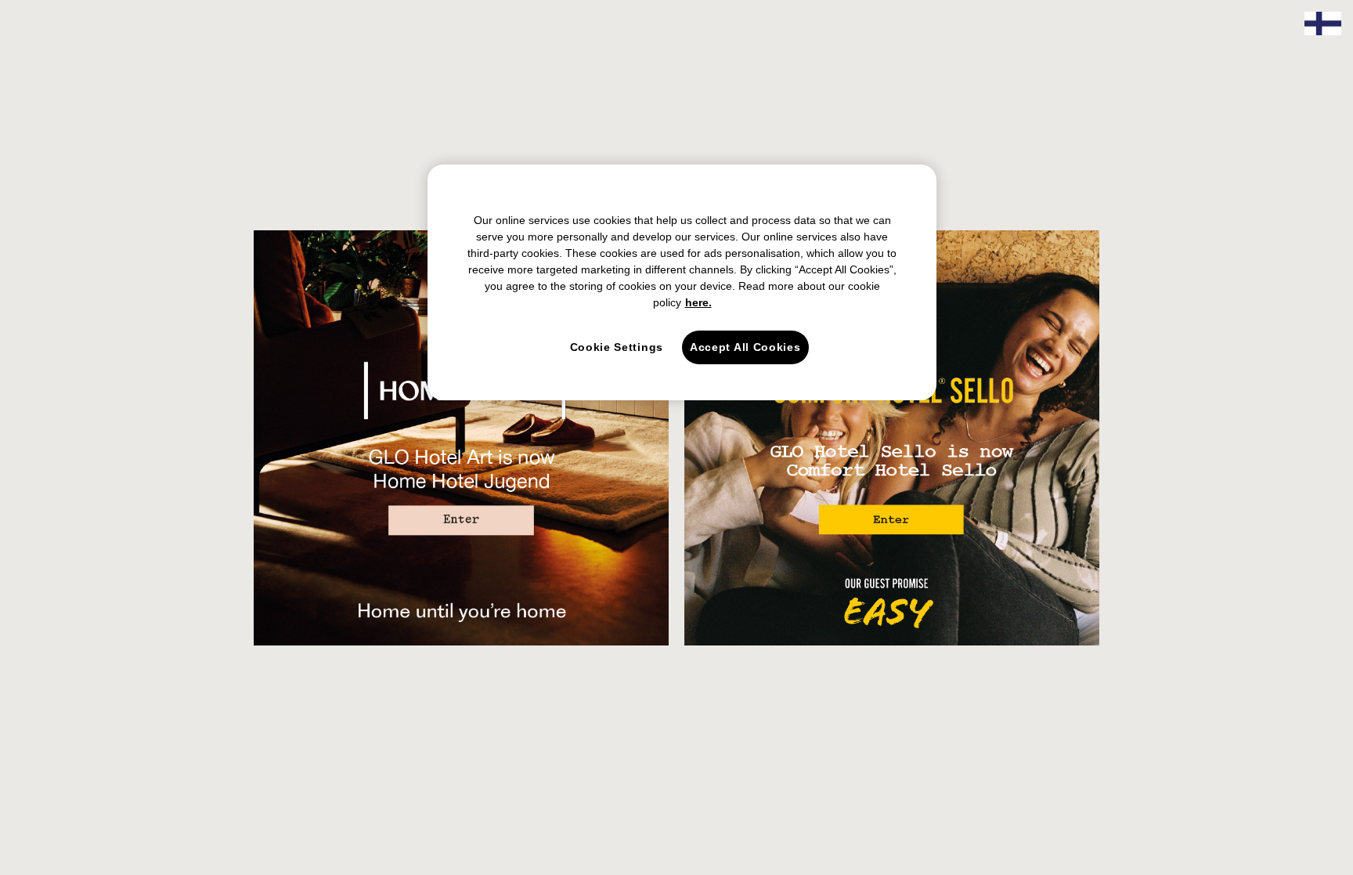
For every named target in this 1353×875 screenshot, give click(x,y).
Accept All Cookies (745, 347)
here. (698, 302)
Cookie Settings (617, 347)
